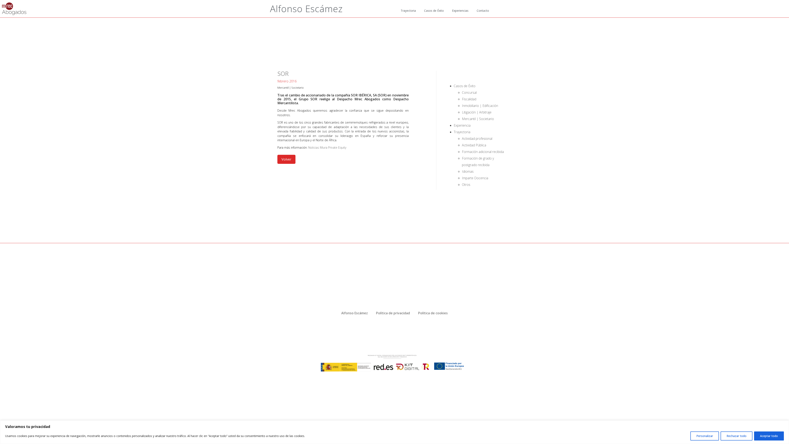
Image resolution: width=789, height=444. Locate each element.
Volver (286, 159)
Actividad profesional (477, 138)
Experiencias (460, 11)
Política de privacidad (393, 313)
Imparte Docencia (475, 178)
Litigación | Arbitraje (476, 112)
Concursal (469, 92)
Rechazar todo (736, 436)
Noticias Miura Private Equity (327, 147)
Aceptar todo (769, 436)
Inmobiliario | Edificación (480, 105)
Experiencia (462, 125)
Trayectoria (408, 11)
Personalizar (704, 436)
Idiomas (468, 171)
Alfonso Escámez (306, 8)
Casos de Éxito (434, 11)
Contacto (483, 11)
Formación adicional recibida (483, 151)
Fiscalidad (469, 99)
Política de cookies (433, 313)
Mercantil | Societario (290, 87)
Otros (466, 184)
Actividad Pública (474, 145)
